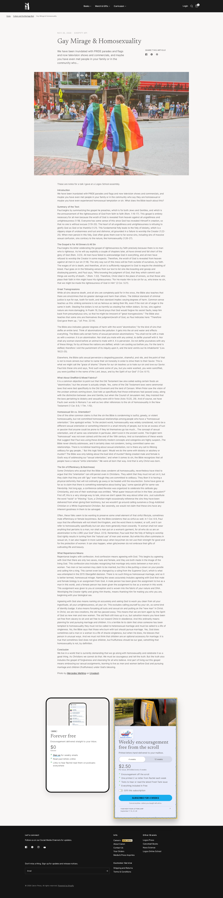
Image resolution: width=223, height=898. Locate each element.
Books (86, 6)
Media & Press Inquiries (124, 855)
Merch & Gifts (101, 6)
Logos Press (148, 840)
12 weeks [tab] (159, 759)
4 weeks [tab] (132, 759)
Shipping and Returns (123, 868)
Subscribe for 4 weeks (145, 798)
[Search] (191, 6)
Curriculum (119, 6)
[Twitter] (34, 847)
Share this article (155, 50)
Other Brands (150, 835)
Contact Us (118, 847)
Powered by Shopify (66, 886)
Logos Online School (152, 851)
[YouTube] (46, 847)
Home (8, 16)
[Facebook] (28, 847)
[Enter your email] (107, 871)
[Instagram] (40, 847)
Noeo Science (149, 847)
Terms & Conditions (122, 871)
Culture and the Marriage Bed (23, 16)
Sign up (56, 755)
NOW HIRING (127, 840)
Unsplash (94, 673)
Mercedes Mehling (76, 673)
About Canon (119, 844)
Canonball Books (150, 844)
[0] (196, 6)
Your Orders (118, 851)
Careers (117, 840)
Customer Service (122, 863)
